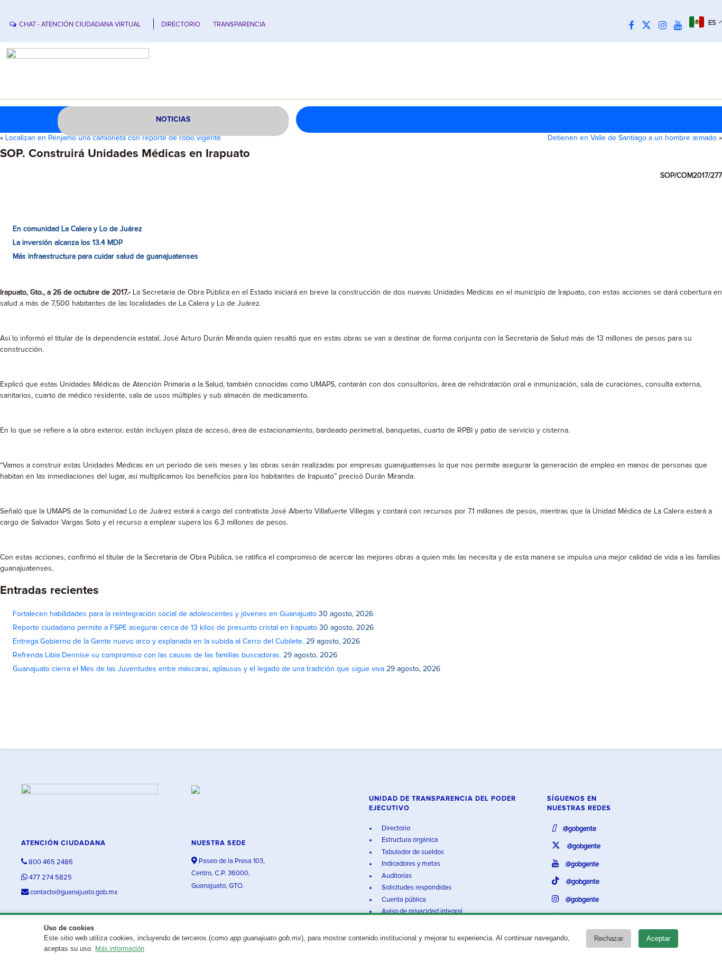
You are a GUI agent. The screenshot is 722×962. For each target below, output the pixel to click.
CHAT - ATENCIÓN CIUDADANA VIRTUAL (80, 24)
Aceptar (658, 938)
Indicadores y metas (410, 863)
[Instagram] (665, 26)
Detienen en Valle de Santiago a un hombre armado (632, 138)
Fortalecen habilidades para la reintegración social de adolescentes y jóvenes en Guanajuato (165, 614)
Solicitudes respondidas (415, 887)
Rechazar (608, 938)
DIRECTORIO (180, 24)
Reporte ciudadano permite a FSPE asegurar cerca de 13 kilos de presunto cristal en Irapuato (165, 627)
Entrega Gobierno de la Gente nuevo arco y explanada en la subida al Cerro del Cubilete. (158, 641)
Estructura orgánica (409, 840)
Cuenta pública (403, 899)
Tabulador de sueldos (412, 852)
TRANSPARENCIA (239, 24)
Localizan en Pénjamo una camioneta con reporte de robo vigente (113, 138)
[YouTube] (680, 26)
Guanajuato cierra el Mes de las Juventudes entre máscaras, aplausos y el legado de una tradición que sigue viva (198, 669)
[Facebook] (634, 26)
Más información (119, 949)
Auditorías (396, 876)
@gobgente (578, 829)
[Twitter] (649, 26)
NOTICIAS (173, 119)
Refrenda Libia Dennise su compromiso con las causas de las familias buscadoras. (147, 655)
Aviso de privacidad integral (421, 911)
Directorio (395, 828)
